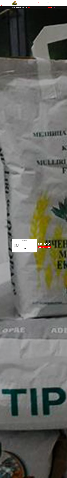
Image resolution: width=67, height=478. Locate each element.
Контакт (23, 7)
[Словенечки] (54, 7)
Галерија (29, 7)
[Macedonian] (51, 7)
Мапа (26, 7)
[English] (53, 7)
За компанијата (18, 7)
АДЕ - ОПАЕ (13, 7)
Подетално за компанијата (44, 247)
